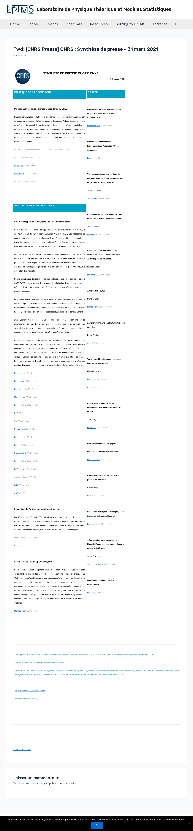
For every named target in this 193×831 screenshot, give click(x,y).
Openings (74, 24)
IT (176, 24)
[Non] (189, 823)
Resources (99, 24)
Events (52, 24)
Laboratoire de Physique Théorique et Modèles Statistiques (104, 9)
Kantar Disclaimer (22, 749)
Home (15, 24)
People (33, 24)
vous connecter (34, 783)
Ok (97, 825)
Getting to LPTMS (130, 24)
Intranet (160, 24)
